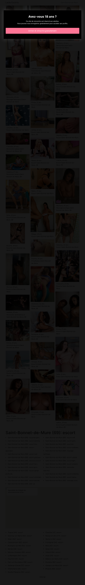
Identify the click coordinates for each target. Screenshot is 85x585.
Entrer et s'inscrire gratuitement (42, 31)
